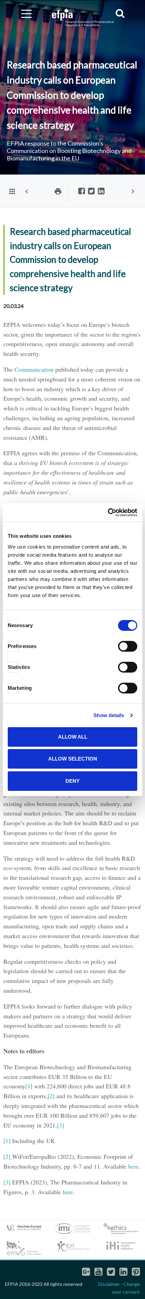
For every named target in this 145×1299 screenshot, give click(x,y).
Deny (72, 781)
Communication (34, 369)
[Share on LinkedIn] (101, 191)
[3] (60, 1125)
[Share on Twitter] (91, 191)
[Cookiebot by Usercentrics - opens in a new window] (107, 512)
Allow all (72, 737)
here (133, 1166)
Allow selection (72, 759)
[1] (28, 1086)
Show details (108, 715)
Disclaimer (109, 1284)
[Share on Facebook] (82, 191)
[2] (51, 1096)
